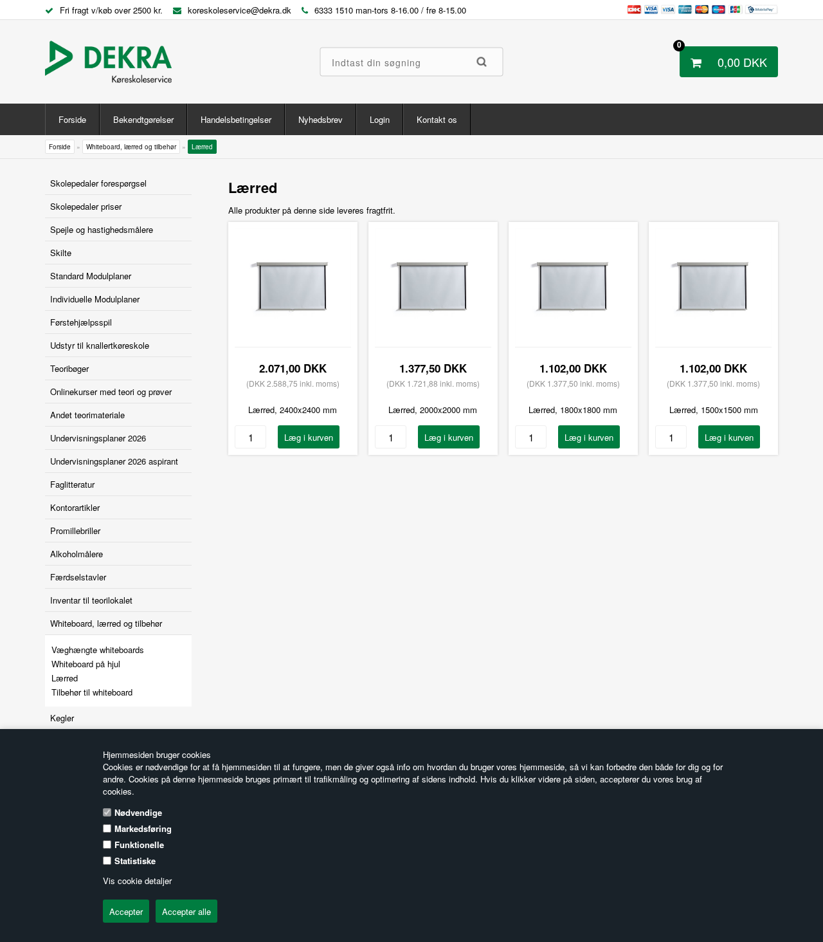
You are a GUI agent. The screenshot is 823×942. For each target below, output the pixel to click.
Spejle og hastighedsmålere (101, 229)
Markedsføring (143, 828)
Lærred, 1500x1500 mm (713, 409)
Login (380, 119)
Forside (72, 119)
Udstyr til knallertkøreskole (99, 345)
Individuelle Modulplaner (95, 299)
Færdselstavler (78, 577)
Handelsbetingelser (236, 119)
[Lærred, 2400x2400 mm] (293, 341)
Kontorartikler (75, 507)
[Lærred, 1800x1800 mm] (573, 341)
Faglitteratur (72, 484)
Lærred (64, 678)
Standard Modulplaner (90, 276)
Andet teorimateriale (87, 415)
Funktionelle (139, 844)
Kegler (62, 718)
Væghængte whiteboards (97, 649)
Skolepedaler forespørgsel (98, 183)
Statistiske (135, 860)
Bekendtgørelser (143, 119)
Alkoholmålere (76, 554)
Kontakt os (437, 119)
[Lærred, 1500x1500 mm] (713, 341)
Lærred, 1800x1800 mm (573, 409)
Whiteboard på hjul (85, 664)
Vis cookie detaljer (137, 880)
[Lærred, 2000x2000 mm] (433, 341)
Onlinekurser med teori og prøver (111, 391)
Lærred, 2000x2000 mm (432, 409)
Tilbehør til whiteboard (91, 692)
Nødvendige (138, 812)
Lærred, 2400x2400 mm (292, 409)
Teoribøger (69, 368)
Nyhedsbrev (320, 119)
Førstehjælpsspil (81, 322)
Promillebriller (75, 530)
